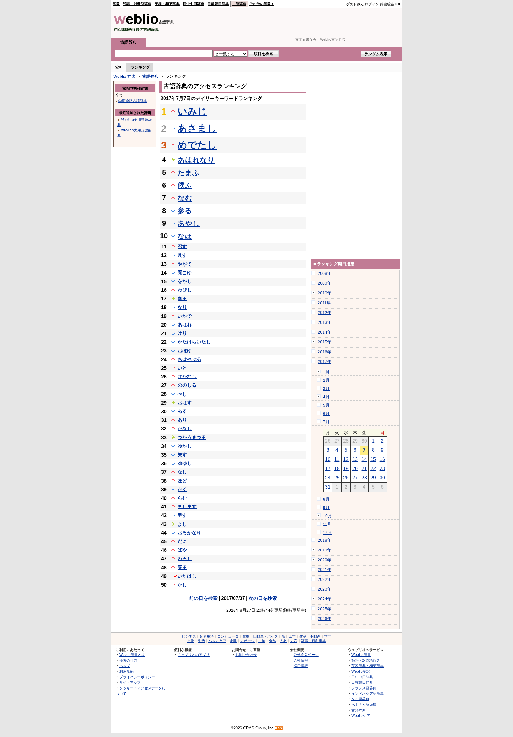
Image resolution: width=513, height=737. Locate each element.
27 (355, 477)
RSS (278, 728)
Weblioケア (361, 715)
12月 (327, 532)
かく (182, 489)
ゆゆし (185, 463)
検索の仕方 (128, 660)
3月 (326, 388)
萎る (182, 567)
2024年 (324, 599)
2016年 (324, 351)
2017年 (324, 361)
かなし (185, 428)
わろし (185, 558)
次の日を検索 (262, 598)
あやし (189, 223)
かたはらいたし (194, 341)
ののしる (187, 385)
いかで (185, 315)
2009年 (324, 283)
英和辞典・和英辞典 (368, 666)
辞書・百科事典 (313, 641)
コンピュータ (228, 636)
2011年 (324, 302)
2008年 (324, 273)
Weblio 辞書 (124, 76)
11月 (327, 524)
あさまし (197, 128)
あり (182, 419)
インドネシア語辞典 (368, 693)
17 (327, 468)
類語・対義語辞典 (137, 4)
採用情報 (301, 666)
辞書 (116, 4)
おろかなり (189, 532)
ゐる (182, 411)
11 (336, 459)
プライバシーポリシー (137, 677)
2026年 (324, 618)
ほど (182, 480)
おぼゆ (185, 350)
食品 (272, 641)
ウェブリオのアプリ (194, 655)
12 (346, 459)
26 (346, 477)
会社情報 (301, 660)
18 (337, 468)
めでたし (197, 145)
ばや (182, 549)
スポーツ (247, 641)
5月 (326, 405)
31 (327, 486)
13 (355, 459)
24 (327, 477)
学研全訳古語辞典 (132, 101)
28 (364, 477)
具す (182, 255)
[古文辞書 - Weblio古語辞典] (136, 23)
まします (187, 506)
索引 (119, 67)
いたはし (187, 575)
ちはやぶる (189, 359)
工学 (292, 636)
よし (182, 524)
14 (364, 459)
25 (337, 477)
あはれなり (196, 160)
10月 (327, 515)
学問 (327, 636)
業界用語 (207, 636)
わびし (185, 289)
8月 (326, 499)
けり (182, 333)
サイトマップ (130, 682)
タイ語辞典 (360, 699)
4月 (326, 396)
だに (182, 541)
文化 (190, 641)
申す (182, 515)
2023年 (324, 589)
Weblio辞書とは (132, 655)
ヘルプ (124, 666)
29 (373, 477)
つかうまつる (192, 437)
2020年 (324, 559)
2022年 (324, 579)
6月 (326, 413)
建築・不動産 (310, 636)
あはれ (185, 324)
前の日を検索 (203, 598)
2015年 (324, 342)
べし (182, 394)
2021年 (324, 569)
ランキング (140, 67)
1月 (326, 372)
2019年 (324, 550)
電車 (245, 636)
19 (346, 468)
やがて (185, 264)
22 (373, 468)
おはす (185, 402)
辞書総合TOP (390, 4)
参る (185, 211)
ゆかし (185, 445)
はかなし (187, 376)
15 (373, 459)
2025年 (324, 608)
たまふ (189, 173)
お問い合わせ (246, 655)
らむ (182, 497)
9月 (326, 507)
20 (355, 468)
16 (382, 459)
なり (182, 307)
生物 (261, 641)
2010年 (324, 293)
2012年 (324, 312)
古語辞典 (239, 4)
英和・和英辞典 (167, 4)
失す (182, 454)
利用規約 (126, 671)
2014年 (324, 332)
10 (327, 459)
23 (382, 468)
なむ (185, 198)
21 (364, 468)
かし (182, 584)
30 (382, 477)
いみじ (192, 111)
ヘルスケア (217, 641)
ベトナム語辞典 (364, 704)
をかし (185, 281)
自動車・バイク (265, 636)
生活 (201, 641)
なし (182, 471)
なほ (185, 236)
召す (182, 246)
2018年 (324, 540)
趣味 (233, 641)
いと (182, 367)
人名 (283, 641)
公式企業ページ (306, 655)
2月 (326, 380)
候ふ (185, 185)
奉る (182, 298)
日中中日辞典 (193, 4)
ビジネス (189, 636)
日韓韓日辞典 (218, 4)
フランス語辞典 (364, 688)
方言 (293, 641)
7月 (326, 421)
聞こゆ (185, 272)
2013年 (324, 322)
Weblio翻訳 (361, 671)
